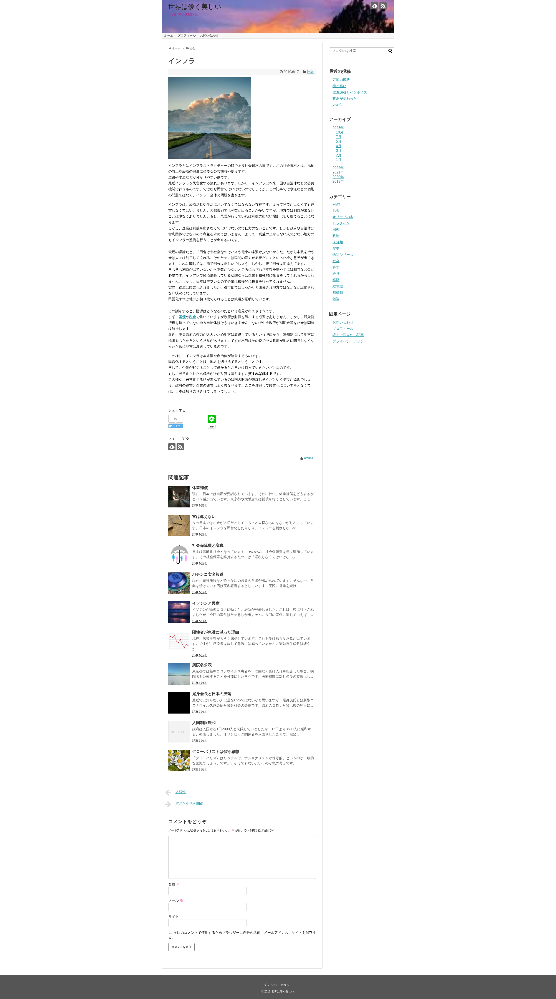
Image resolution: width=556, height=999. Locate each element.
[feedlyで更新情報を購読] (374, 5)
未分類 (338, 242)
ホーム (168, 35)
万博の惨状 (341, 80)
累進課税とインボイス (350, 92)
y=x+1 (337, 105)
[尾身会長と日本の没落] (179, 703)
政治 (336, 236)
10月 (339, 132)
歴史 (336, 248)
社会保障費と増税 (207, 545)
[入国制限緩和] (179, 731)
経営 (336, 273)
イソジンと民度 (206, 603)
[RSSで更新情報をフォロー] (383, 5)
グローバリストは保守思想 (215, 751)
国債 (182, 317)
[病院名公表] (179, 674)
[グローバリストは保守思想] (179, 760)
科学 (336, 267)
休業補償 (200, 487)
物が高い (339, 86)
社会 (310, 72)
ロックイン (341, 223)
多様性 (180, 792)
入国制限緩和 (204, 722)
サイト (173, 916)
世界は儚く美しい (194, 6)
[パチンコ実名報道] (179, 583)
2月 (338, 155)
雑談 (336, 299)
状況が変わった (345, 98)
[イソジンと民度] (179, 612)
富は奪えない (204, 516)
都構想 (338, 292)
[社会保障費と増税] (179, 554)
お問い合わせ (209, 35)
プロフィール (186, 35)
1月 (338, 160)
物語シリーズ (343, 255)
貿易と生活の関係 (189, 804)
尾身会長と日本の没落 (211, 694)
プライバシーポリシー (350, 341)
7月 (338, 137)
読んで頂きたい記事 (348, 335)
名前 (174, 884)
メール (175, 900)
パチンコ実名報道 (207, 574)
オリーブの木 (343, 217)
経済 (336, 280)
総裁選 (338, 286)
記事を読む (199, 505)
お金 (336, 210)
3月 (338, 150)
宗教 (336, 229)
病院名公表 (202, 665)
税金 (192, 317)
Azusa (309, 458)
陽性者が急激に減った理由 (215, 632)
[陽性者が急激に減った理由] (179, 641)
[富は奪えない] (179, 525)
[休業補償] (179, 496)
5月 (338, 141)
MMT (336, 205)
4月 (338, 146)
